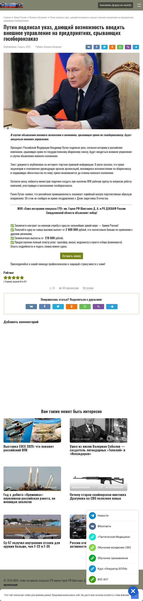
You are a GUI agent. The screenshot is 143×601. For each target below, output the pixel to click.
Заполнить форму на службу (115, 5)
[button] (133, 591)
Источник (88, 288)
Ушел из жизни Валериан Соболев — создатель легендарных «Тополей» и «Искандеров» (97, 450)
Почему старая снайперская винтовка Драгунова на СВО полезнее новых (98, 496)
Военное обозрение (53, 46)
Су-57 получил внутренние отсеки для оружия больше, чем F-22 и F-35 (31, 544)
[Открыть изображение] (48, 5)
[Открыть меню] (139, 5)
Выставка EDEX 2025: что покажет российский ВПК (28, 448)
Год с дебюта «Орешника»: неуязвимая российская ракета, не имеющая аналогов (29, 498)
